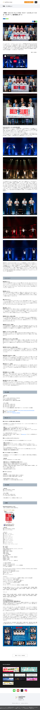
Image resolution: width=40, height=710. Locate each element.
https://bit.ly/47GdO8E (11, 411)
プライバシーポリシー (15, 703)
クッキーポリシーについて (5, 708)
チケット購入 (29, 2)
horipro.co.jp (24, 434)
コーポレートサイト (24, 703)
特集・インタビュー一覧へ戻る (20, 655)
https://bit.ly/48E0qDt (16, 412)
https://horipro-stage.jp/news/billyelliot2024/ (26, 410)
